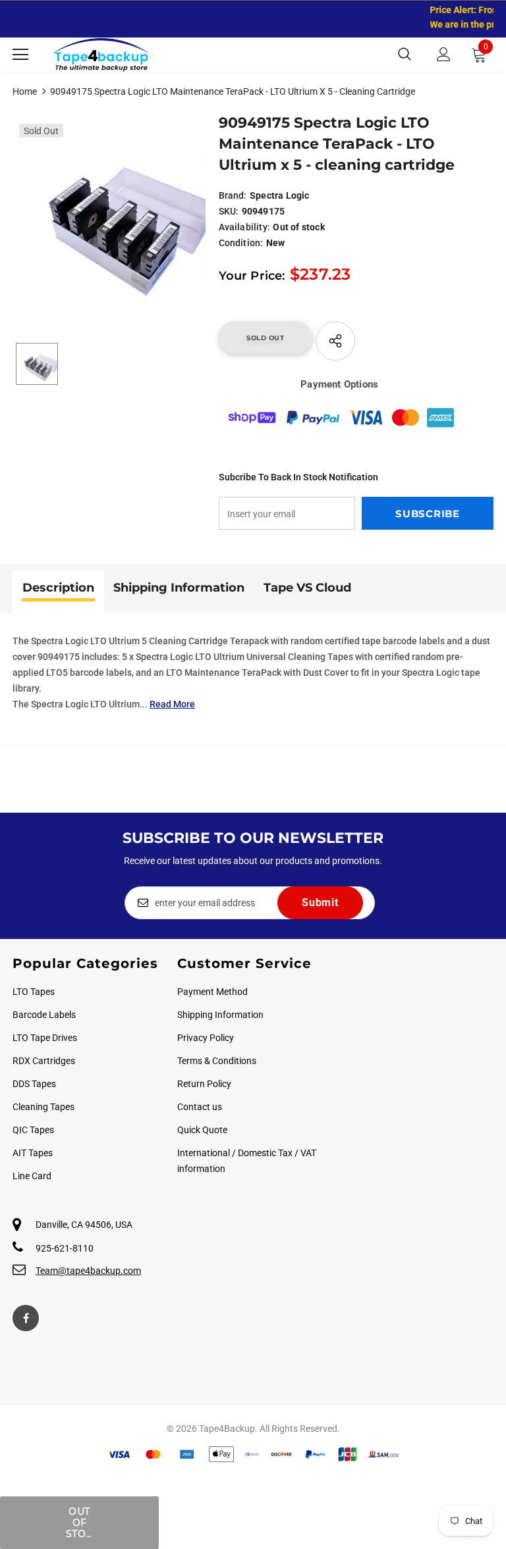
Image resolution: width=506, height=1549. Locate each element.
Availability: (245, 227)
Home (25, 91)
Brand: (233, 195)
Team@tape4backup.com (88, 1270)
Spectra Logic (280, 195)
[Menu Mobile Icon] (20, 55)
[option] (109, 213)
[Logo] (101, 55)
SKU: (229, 211)
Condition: (241, 243)
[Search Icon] (404, 54)
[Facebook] (26, 1318)
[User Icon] (444, 54)
